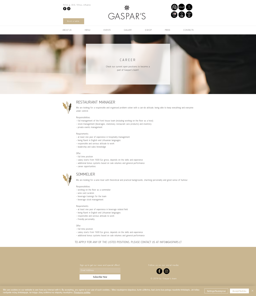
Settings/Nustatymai (216, 290)
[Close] (252, 291)
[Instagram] (68, 8)
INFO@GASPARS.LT (171, 242)
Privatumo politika (82, 292)
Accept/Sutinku (239, 290)
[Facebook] (64, 8)
